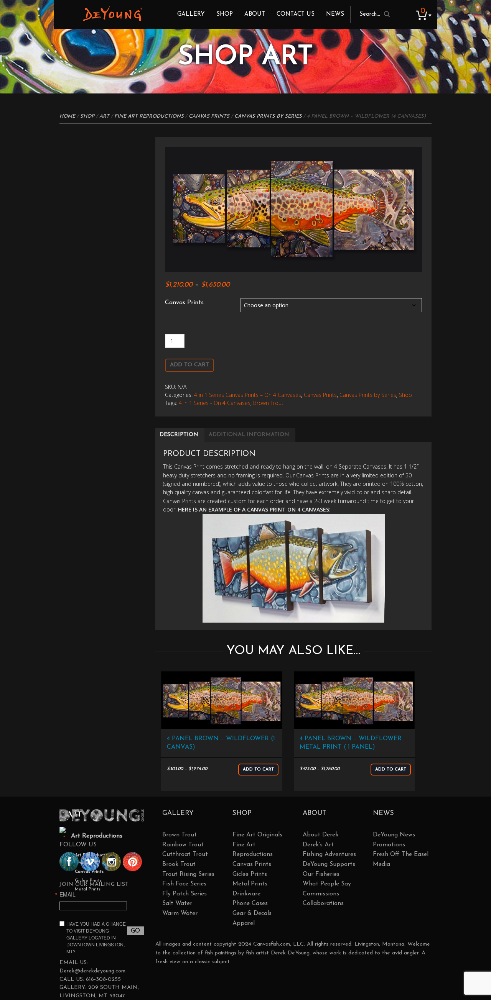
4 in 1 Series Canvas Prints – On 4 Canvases (247, 394)
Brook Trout (179, 864)
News (335, 14)
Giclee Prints (249, 874)
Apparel (243, 923)
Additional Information (249, 435)
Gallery (191, 14)
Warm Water (180, 913)
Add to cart (189, 365)
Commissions (321, 894)
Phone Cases (250, 903)
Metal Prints (249, 884)
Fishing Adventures (329, 854)
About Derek (320, 835)
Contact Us (296, 14)
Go (135, 931)
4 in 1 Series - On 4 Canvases (214, 403)
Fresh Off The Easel (400, 854)
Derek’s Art (318, 845)
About (254, 14)
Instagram (111, 861)
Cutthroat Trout (185, 854)
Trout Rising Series (188, 874)
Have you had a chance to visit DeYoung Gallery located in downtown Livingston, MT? (96, 937)
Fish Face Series (184, 884)
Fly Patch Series (184, 894)
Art (104, 116)
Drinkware (246, 894)
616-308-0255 (103, 979)
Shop (224, 14)
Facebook (69, 861)
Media (381, 864)
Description (179, 435)
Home (67, 116)
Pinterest (132, 861)
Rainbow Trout (183, 845)
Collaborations (323, 903)
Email (67, 894)
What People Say (327, 884)
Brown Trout (268, 403)
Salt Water (177, 903)
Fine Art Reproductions (149, 116)
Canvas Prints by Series (268, 116)
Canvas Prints (209, 116)
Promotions (389, 845)
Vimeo (90, 861)
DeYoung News (394, 835)
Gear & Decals (252, 913)
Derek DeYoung (112, 13)
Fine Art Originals (257, 835)
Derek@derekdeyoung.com (92, 971)
